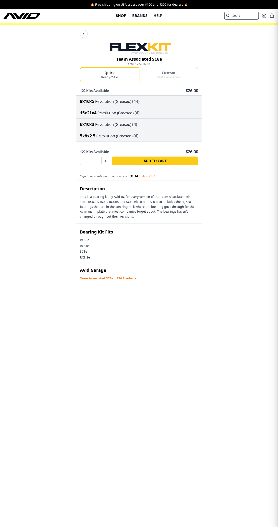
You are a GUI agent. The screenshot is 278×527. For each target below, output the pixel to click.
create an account (106, 176)
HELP (158, 15)
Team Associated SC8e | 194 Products (108, 278)
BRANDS (139, 15)
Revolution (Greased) (113, 101)
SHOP (121, 15)
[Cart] (272, 15)
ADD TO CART (155, 160)
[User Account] (264, 15)
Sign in (84, 176)
